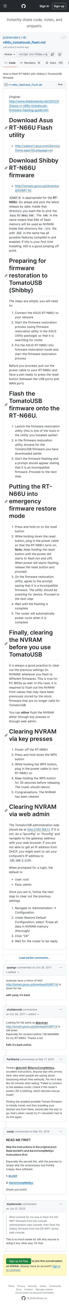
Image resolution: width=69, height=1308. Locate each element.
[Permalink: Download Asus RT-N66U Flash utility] (6, 127)
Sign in (44, 6)
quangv (11, 967)
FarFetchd (13, 1059)
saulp (10, 1131)
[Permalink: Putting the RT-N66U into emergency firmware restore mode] (6, 501)
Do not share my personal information (34, 1292)
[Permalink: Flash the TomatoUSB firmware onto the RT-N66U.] (6, 404)
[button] (52, 54)
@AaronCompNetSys (41, 1067)
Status (43, 1286)
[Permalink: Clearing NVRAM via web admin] (6, 810)
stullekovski (14, 1009)
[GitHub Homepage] (23, 1298)
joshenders (11, 37)
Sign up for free (18, 1261)
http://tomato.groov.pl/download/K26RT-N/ (32, 984)
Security (32, 1286)
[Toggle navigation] (5, 6)
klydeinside (14, 1204)
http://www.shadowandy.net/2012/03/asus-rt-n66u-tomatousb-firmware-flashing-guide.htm (34, 105)
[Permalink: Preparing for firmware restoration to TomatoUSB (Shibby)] (6, 275)
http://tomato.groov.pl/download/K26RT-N (31, 1026)
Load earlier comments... (34, 957)
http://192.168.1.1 (38, 829)
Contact (28, 1289)
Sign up (59, 6)
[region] (34, 519)
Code (12, 62)
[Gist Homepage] (23, 6)
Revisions (32, 62)
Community (55, 1286)
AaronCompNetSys (21, 1182)
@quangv (42, 1022)
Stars (56, 62)
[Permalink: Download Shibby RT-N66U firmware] (6, 167)
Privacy (21, 1286)
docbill (12, 1175)
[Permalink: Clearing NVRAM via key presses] (6, 735)
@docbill (21, 1067)
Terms (11, 1286)
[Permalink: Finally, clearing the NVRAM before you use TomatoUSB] (6, 643)
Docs (19, 1289)
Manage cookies (44, 1289)
